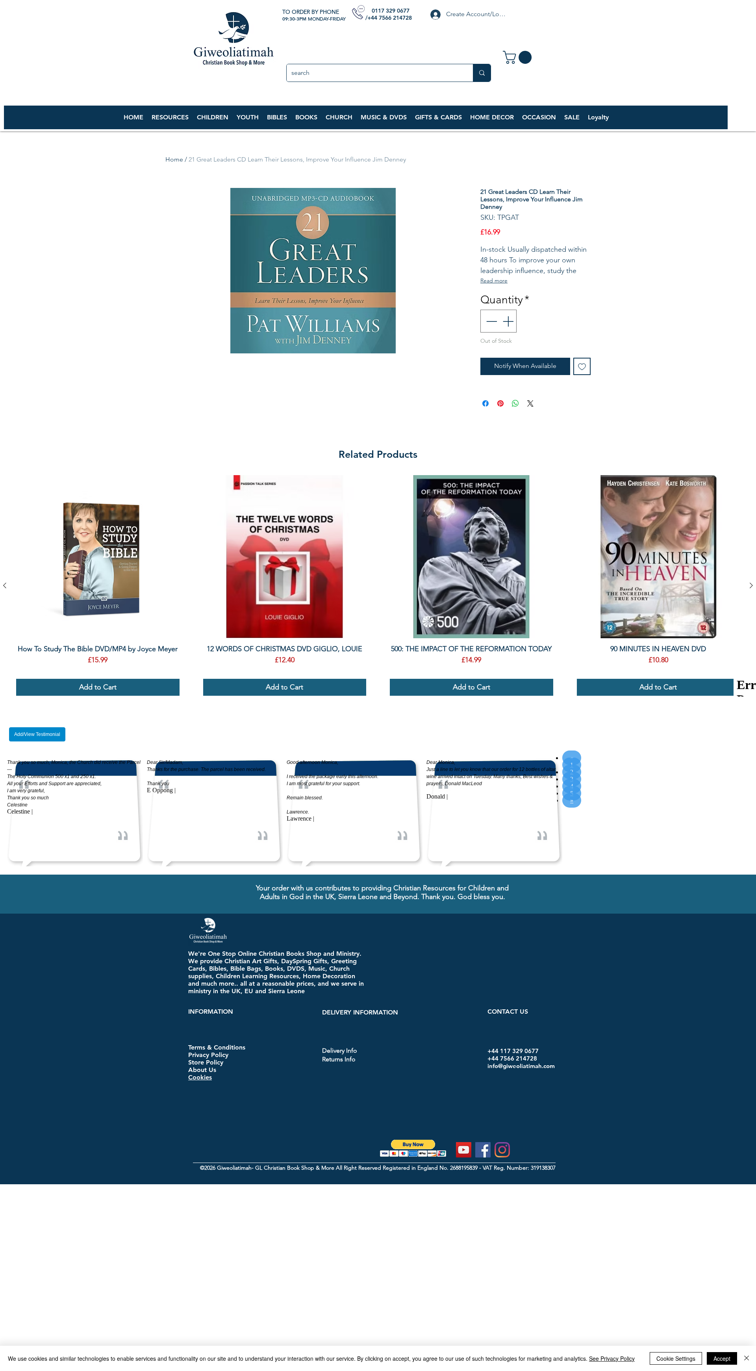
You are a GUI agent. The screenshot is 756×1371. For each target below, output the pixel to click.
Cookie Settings (675, 1358)
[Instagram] (502, 1149)
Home (174, 159)
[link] (519, 57)
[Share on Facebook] (485, 403)
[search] (482, 73)
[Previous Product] (4, 585)
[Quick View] (98, 557)
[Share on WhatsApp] (515, 403)
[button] (212, 117)
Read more (494, 280)
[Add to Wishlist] (582, 366)
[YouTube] (463, 1149)
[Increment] (509, 321)
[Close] (746, 1358)
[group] (378, 586)
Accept (721, 1358)
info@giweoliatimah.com (521, 1066)
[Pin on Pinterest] (500, 403)
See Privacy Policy (612, 1358)
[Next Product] (751, 585)
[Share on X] (530, 403)
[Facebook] (483, 1149)
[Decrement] (491, 321)
